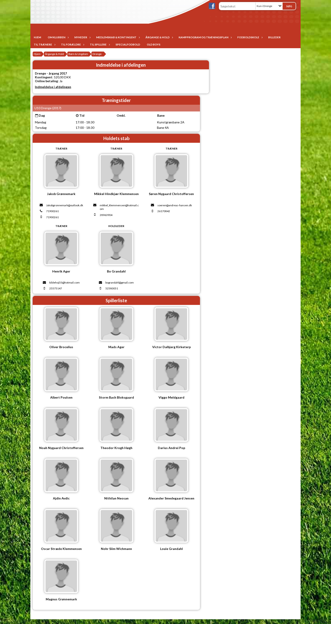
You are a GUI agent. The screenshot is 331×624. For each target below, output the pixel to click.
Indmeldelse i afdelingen (53, 87)
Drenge (97, 54)
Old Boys (153, 44)
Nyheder (80, 37)
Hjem (37, 37)
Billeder (274, 37)
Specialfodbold (128, 44)
